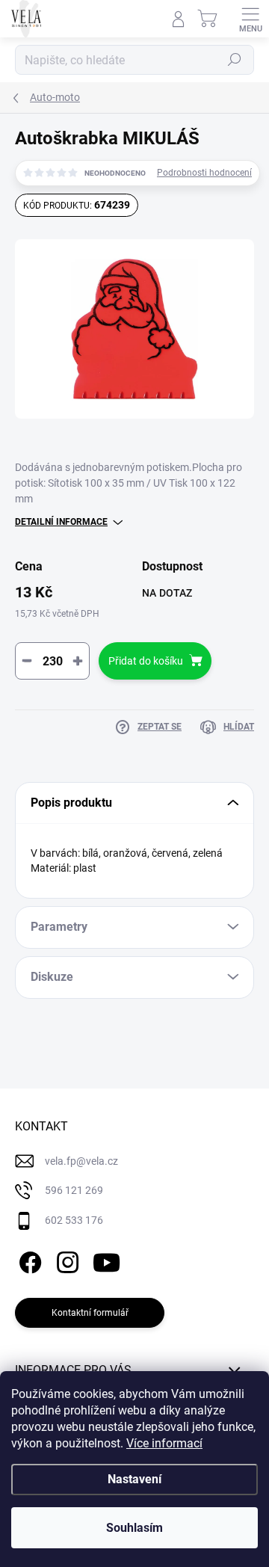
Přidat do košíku (145, 661)
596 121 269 (74, 1190)
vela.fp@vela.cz (81, 1161)
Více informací (164, 1443)
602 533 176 (74, 1220)
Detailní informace (61, 522)
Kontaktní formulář (90, 1313)
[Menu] (250, 18)
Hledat (234, 60)
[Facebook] (28, 1259)
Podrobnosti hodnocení (204, 172)
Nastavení (134, 1479)
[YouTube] (106, 1259)
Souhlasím (134, 1528)
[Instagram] (65, 1259)
